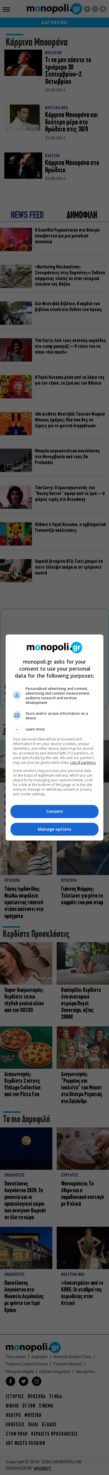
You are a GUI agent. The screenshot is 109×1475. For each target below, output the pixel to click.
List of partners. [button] (83, 762)
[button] (55, 729)
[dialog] (55, 737)
